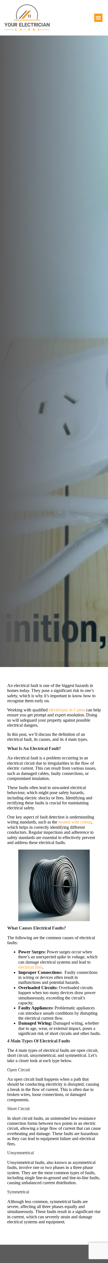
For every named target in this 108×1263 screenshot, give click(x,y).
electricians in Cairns (66, 710)
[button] (98, 18)
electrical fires (30, 967)
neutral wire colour (74, 822)
